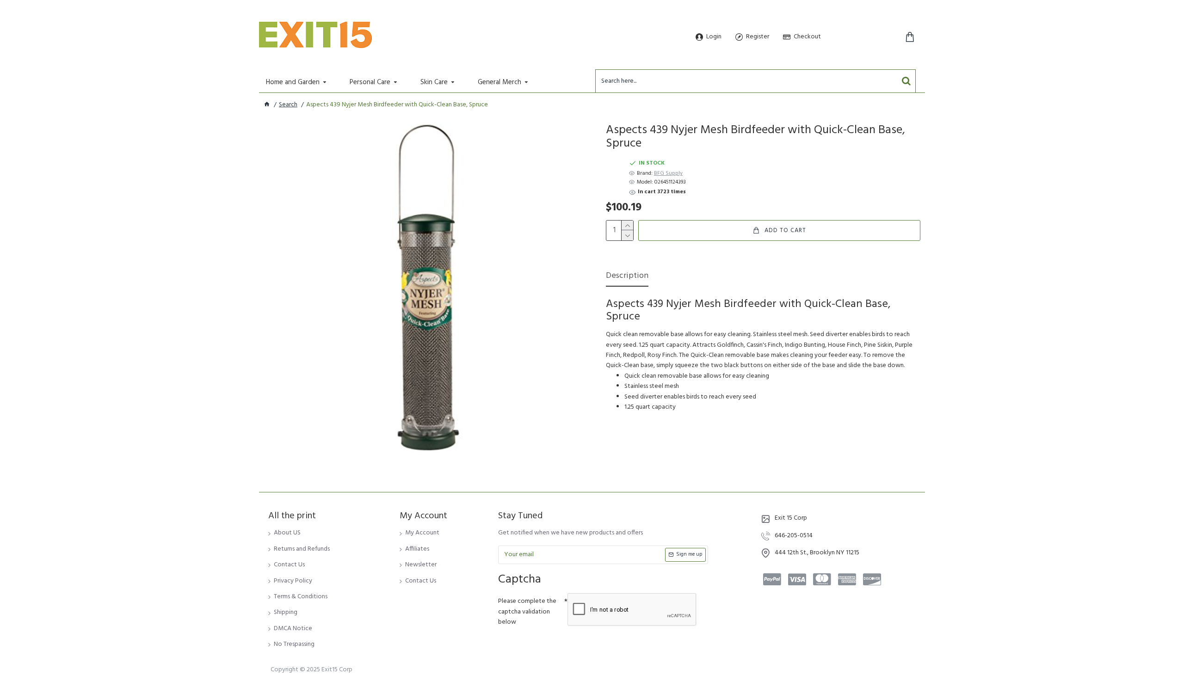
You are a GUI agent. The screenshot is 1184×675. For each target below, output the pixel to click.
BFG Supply (668, 173)
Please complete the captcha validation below (527, 611)
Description (627, 276)
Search (288, 105)
